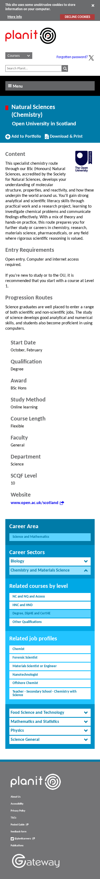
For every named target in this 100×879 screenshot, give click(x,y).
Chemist (19, 649)
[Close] (93, 5)
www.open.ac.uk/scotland (34, 503)
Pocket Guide (18, 825)
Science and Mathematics (31, 537)
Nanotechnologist (25, 675)
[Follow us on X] (91, 57)
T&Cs (13, 818)
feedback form (18, 832)
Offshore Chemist (25, 683)
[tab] (50, 561)
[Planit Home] (30, 47)
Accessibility (17, 804)
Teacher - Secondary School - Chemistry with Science (45, 693)
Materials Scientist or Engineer (35, 666)
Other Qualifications (27, 622)
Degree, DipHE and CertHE (31, 613)
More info (14, 17)
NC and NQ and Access (29, 596)
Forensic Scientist (25, 657)
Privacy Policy (18, 811)
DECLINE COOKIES (77, 17)
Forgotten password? (72, 57)
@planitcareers (22, 838)
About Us (16, 797)
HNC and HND (23, 605)
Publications (17, 845)
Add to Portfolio (25, 138)
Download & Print (66, 138)
